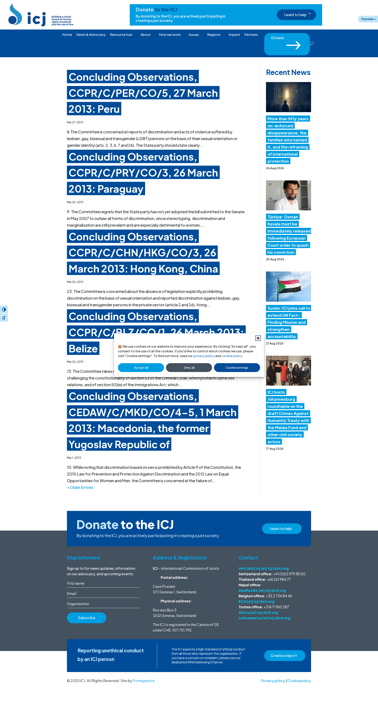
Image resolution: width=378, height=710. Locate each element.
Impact (234, 35)
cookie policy (231, 356)
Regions (213, 35)
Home (67, 35)
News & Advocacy (91, 35)
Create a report (284, 655)
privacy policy (204, 356)
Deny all (189, 367)
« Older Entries (80, 487)
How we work (170, 35)
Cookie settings (237, 367)
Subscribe (86, 617)
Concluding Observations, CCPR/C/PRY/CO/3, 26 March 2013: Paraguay (143, 172)
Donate (287, 38)
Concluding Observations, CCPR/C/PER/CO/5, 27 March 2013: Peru (143, 92)
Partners (251, 35)
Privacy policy (273, 680)
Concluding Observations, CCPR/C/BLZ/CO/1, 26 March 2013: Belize (156, 332)
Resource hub (121, 35)
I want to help (295, 14)
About (146, 35)
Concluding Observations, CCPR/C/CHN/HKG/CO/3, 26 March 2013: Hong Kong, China (143, 252)
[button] (258, 338)
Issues (194, 35)
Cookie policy (299, 680)
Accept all (141, 367)
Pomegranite (144, 680)
